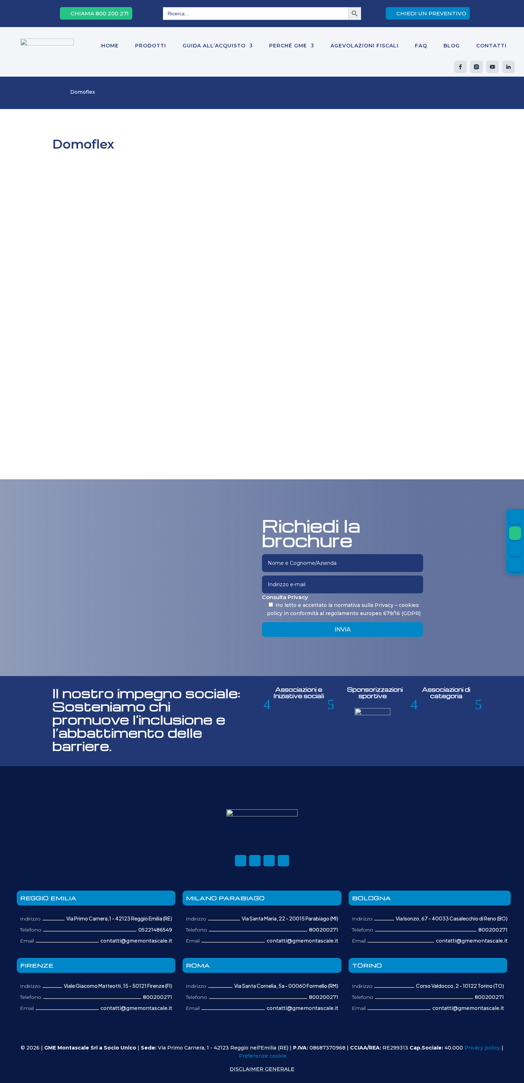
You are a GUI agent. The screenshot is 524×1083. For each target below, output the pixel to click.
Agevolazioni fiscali (364, 45)
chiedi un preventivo (431, 13)
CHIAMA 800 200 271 (100, 13)
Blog (451, 45)
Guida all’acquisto (214, 45)
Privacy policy (482, 1048)
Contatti (491, 45)
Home (110, 45)
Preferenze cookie (263, 1056)
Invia (342, 629)
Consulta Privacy (285, 597)
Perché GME (288, 45)
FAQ (421, 45)
